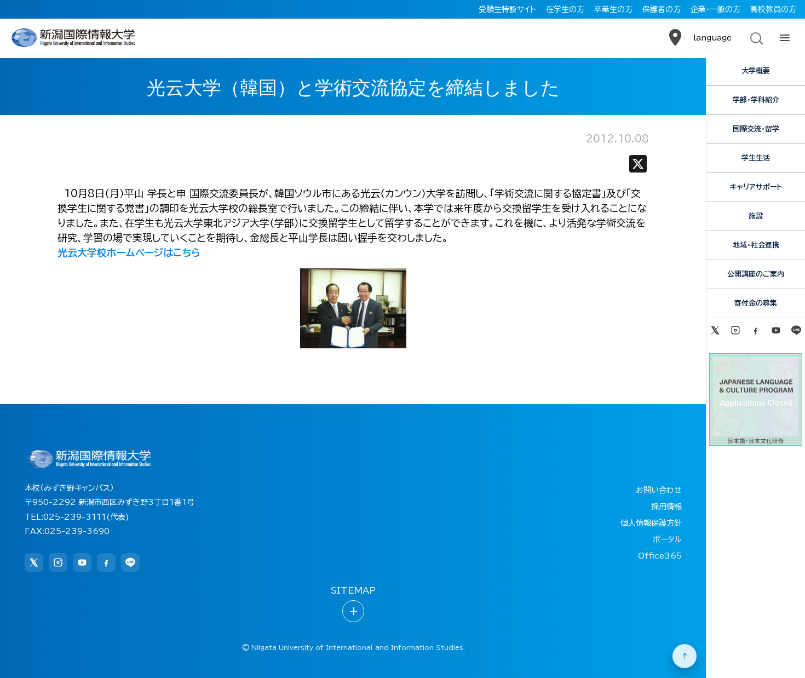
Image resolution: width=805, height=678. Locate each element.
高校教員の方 (773, 9)
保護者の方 (661, 9)
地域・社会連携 (756, 245)
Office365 (660, 556)
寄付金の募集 (755, 303)
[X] (638, 166)
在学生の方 (565, 9)
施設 (756, 216)
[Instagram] (735, 330)
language (712, 38)
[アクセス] (675, 37)
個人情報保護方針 (651, 523)
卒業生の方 (613, 9)
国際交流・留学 (756, 129)
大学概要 (755, 70)
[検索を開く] (756, 38)
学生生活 (755, 158)
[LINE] (796, 330)
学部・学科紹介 (756, 100)
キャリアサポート (756, 187)
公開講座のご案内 (755, 274)
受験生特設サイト (507, 9)
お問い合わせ (659, 490)
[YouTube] (776, 330)
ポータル (667, 539)
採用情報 (666, 506)
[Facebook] (755, 330)
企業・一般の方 (715, 9)
